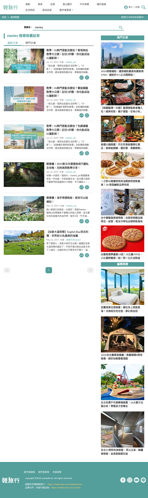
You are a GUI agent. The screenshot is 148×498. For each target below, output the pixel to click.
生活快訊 (30, 10)
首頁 (4, 17)
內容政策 (57, 472)
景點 (27, 4)
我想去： (28, 27)
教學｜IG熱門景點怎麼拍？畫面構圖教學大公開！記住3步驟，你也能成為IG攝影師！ (67, 92)
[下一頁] (90, 270)
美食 (40, 4)
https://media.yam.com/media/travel (64, 484)
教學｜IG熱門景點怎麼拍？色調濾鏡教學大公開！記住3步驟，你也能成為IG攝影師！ (67, 130)
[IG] (129, 480)
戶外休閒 (84, 4)
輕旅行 (10, 7)
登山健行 (67, 4)
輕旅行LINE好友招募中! (132, 17)
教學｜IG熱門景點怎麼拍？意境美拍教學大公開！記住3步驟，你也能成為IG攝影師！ (67, 54)
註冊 (137, 7)
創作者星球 (65, 10)
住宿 (52, 4)
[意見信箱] (136, 480)
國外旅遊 (101, 4)
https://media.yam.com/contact (66, 488)
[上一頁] (7, 270)
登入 (130, 7)
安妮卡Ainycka (73, 240)
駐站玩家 (47, 10)
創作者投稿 (29, 472)
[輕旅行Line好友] (143, 480)
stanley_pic (71, 62)
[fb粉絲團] (123, 480)
